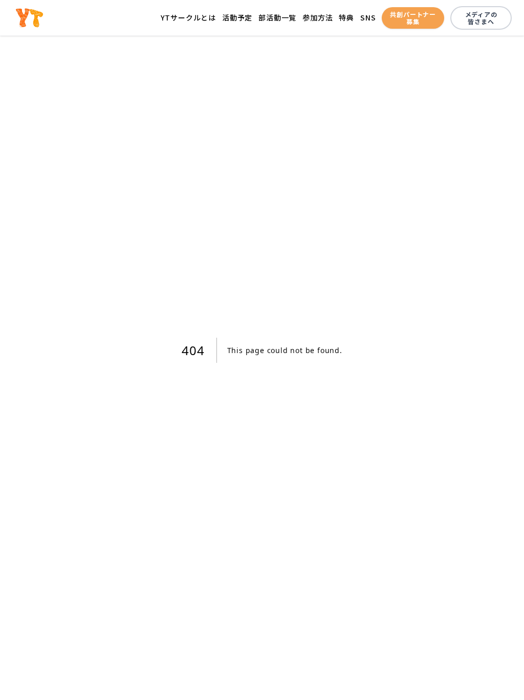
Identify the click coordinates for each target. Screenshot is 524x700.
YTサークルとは (188, 17)
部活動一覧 (277, 17)
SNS (368, 17)
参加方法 (317, 17)
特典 (346, 17)
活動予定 (237, 17)
